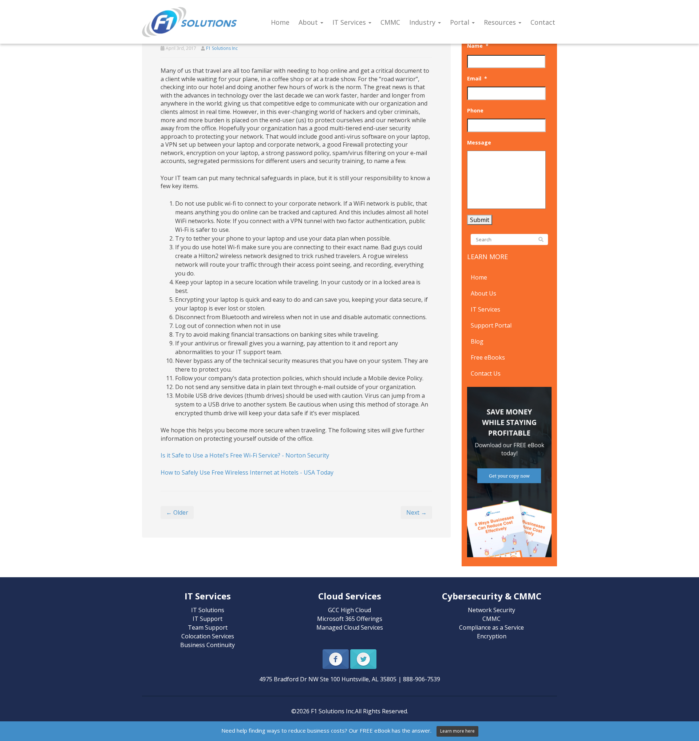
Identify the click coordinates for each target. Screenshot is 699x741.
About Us (483, 293)
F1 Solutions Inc (222, 48)
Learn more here (457, 731)
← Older (177, 512)
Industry (423, 22)
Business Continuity (207, 645)
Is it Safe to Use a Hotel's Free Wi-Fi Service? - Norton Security (245, 455)
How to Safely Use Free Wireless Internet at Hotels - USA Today (247, 472)
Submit (479, 220)
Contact (542, 22)
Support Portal (491, 325)
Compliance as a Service (491, 627)
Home (280, 22)
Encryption (491, 636)
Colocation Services (207, 636)
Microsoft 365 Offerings (349, 619)
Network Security (491, 610)
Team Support (208, 627)
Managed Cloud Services (349, 627)
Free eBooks (488, 357)
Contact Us (486, 373)
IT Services (350, 22)
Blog (477, 341)
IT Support (207, 619)
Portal (460, 22)
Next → (416, 512)
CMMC (390, 22)
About (309, 22)
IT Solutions (207, 610)
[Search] (541, 240)
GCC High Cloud (349, 610)
